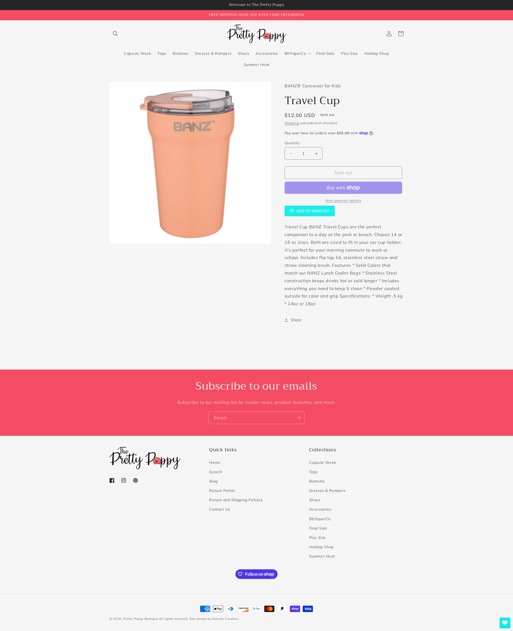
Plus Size (317, 537)
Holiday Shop (321, 546)
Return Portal (221, 490)
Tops (313, 471)
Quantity (292, 143)
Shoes (315, 499)
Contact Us (219, 509)
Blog (213, 481)
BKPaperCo (320, 518)
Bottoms (317, 481)
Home (214, 462)
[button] (115, 34)
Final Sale (318, 528)
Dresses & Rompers (327, 490)
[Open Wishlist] (505, 623)
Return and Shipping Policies (236, 499)
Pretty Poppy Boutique (140, 619)
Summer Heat (322, 556)
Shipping (292, 123)
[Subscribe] (298, 417)
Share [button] (296, 320)
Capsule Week (322, 462)
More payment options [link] (343, 200)
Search (215, 471)
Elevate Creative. (225, 619)
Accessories (320, 509)
